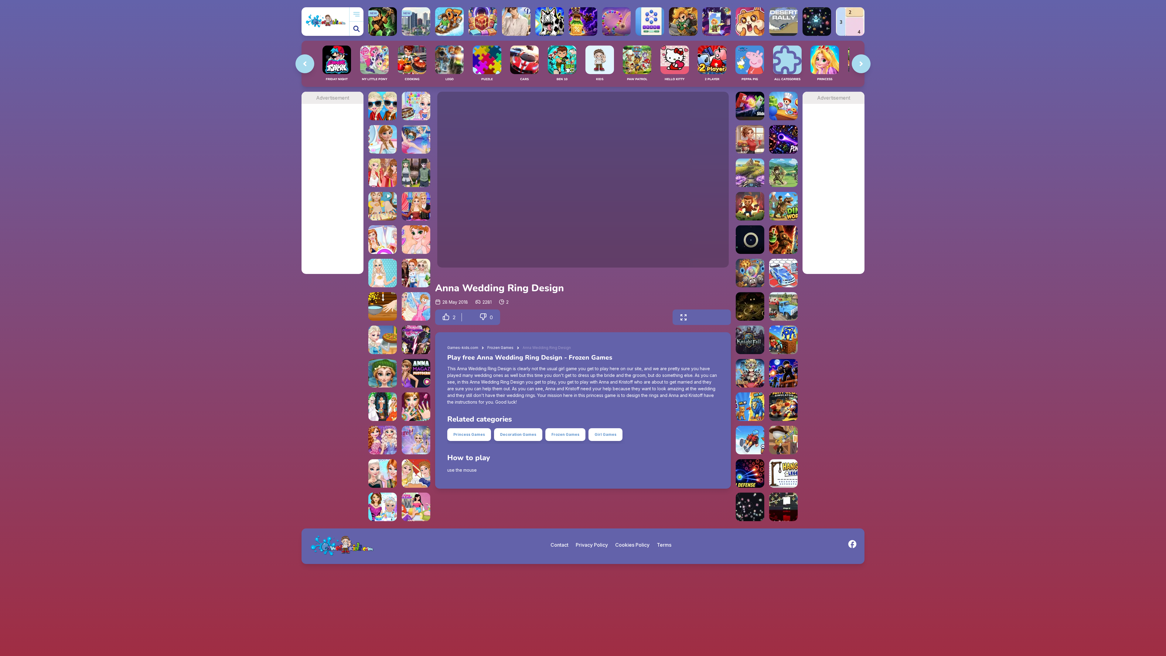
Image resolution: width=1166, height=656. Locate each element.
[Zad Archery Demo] (783, 173)
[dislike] (483, 317)
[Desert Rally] (783, 21)
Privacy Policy (592, 545)
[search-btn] (356, 29)
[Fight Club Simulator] (783, 406)
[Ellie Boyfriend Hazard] (382, 239)
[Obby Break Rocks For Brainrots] (783, 340)
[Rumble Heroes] (716, 21)
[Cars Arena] (783, 273)
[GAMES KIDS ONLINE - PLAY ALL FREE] (325, 21)
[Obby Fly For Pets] (750, 440)
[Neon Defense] (750, 473)
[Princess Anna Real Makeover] (382, 373)
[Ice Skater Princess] (416, 139)
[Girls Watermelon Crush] (416, 273)
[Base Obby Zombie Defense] (783, 373)
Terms (664, 545)
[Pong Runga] (783, 139)
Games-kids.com (462, 347)
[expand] (683, 317)
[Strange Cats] (549, 21)
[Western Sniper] (783, 440)
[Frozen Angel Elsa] (416, 440)
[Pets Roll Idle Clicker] (750, 21)
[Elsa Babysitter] (382, 507)
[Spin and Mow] (750, 173)
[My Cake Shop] (783, 106)
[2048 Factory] (483, 21)
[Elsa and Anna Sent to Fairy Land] (382, 440)
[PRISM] (750, 239)
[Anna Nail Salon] (382, 206)
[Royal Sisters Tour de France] (416, 473)
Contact (559, 545)
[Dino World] (783, 206)
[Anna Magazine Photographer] (416, 373)
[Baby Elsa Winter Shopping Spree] (382, 106)
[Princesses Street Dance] (416, 340)
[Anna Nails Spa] (416, 406)
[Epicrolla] (750, 273)
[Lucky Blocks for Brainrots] (583, 21)
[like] (446, 317)
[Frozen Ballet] (416, 306)
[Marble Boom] (616, 21)
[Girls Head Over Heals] (382, 473)
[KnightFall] (750, 340)
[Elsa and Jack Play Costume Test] (416, 173)
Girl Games (605, 434)
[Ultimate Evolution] (750, 406)
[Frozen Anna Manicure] (382, 306)
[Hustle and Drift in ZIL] (783, 306)
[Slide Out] (750, 106)
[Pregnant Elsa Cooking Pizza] (382, 340)
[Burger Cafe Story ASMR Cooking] (750, 139)
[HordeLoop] (817, 21)
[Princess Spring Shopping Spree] (382, 173)
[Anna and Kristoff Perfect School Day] (416, 206)
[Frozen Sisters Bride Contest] (382, 406)
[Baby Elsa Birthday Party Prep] (416, 106)
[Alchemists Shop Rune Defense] (783, 239)
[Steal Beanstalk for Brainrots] (683, 21)
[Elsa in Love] (382, 273)
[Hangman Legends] (783, 473)
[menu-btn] (356, 14)
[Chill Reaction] (750, 507)
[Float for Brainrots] (449, 21)
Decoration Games (518, 434)
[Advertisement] (332, 195)
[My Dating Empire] (516, 21)
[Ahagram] (650, 21)
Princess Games (469, 434)
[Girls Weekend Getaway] (416, 507)
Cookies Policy (632, 545)
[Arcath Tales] (750, 373)
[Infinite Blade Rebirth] (783, 507)
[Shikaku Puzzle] (850, 21)
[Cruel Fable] (750, 306)
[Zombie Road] (750, 206)
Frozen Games (500, 347)
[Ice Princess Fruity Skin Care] (382, 139)
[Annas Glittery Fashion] (416, 239)
